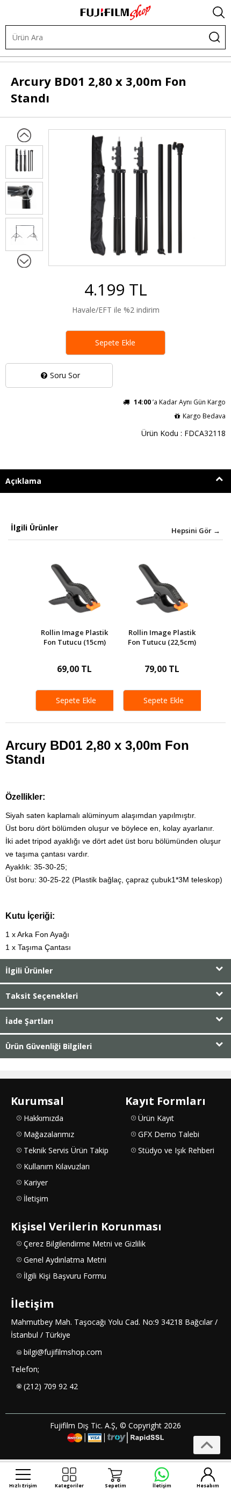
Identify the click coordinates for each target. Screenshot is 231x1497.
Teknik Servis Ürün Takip (66, 1150)
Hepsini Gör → (195, 530)
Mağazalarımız (49, 1134)
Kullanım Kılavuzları (57, 1166)
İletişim (36, 1198)
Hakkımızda (43, 1118)
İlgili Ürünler (29, 970)
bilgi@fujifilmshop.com (63, 1352)
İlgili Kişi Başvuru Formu (65, 1276)
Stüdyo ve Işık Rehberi (176, 1150)
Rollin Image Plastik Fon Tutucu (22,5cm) (162, 637)
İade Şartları (29, 1021)
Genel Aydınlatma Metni (65, 1260)
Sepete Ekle (115, 342)
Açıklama (23, 481)
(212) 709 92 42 (51, 1386)
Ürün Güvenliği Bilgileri (48, 1046)
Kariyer (36, 1182)
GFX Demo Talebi (168, 1134)
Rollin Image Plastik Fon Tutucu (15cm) (74, 637)
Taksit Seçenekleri (41, 996)
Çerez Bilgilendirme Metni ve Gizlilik (85, 1243)
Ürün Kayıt (156, 1118)
